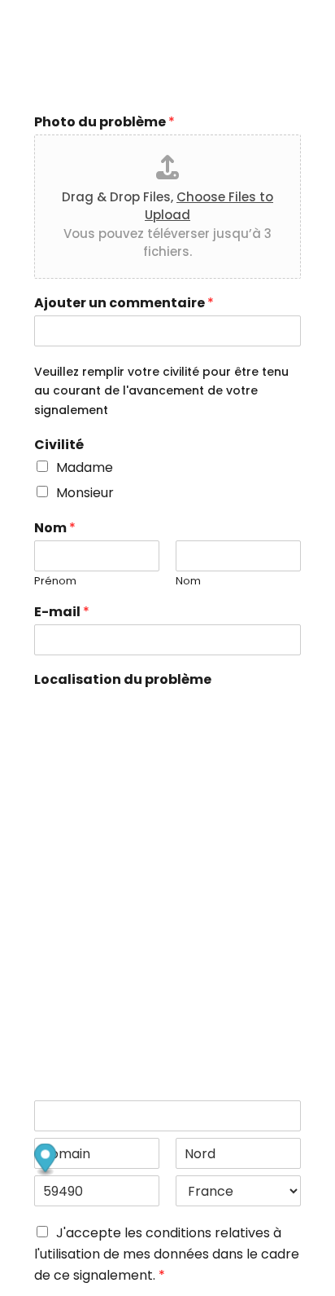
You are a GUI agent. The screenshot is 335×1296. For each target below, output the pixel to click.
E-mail (61, 612)
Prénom (55, 581)
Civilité (59, 445)
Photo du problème (104, 122)
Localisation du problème (122, 680)
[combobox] (167, 1115)
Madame (84, 467)
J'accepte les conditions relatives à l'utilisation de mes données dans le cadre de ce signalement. (166, 1254)
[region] (167, 852)
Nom (55, 528)
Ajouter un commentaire (124, 303)
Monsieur (85, 492)
